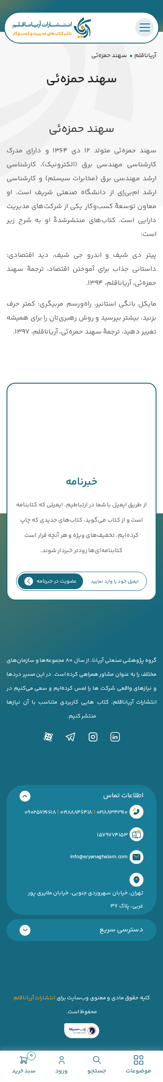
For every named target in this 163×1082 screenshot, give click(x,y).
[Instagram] (93, 737)
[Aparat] (48, 737)
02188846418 (76, 812)
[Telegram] (70, 737)
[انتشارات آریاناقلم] (52, 27)
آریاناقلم (145, 56)
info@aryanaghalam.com (99, 857)
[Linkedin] (115, 737)
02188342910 (112, 812)
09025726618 (40, 812)
